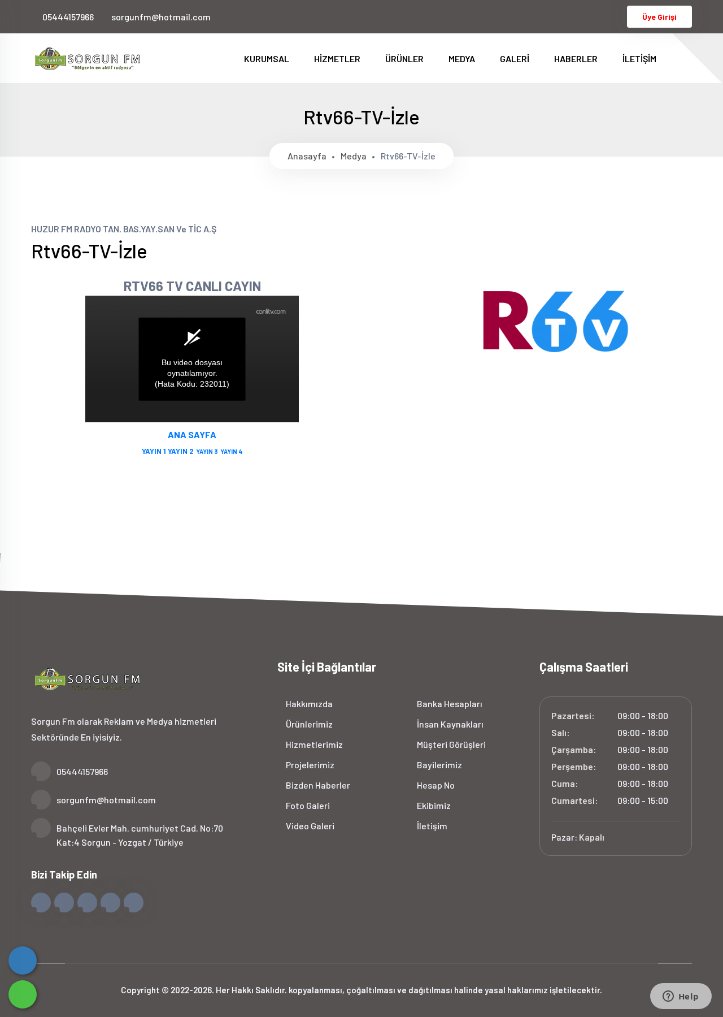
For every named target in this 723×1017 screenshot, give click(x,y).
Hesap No (435, 785)
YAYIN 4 (231, 451)
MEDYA (462, 58)
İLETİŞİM (639, 58)
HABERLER (576, 58)
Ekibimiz (433, 805)
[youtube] (614, 16)
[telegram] (558, 16)
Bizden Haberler (317, 785)
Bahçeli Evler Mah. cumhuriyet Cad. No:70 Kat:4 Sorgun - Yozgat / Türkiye (139, 835)
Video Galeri (309, 825)
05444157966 (68, 16)
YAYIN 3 (206, 451)
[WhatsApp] (22, 994)
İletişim (431, 825)
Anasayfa (307, 155)
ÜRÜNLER (405, 58)
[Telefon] (22, 960)
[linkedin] (595, 16)
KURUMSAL (267, 58)
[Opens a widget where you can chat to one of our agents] (681, 997)
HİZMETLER (338, 58)
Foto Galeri (307, 805)
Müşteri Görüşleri (450, 744)
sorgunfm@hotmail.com (161, 16)
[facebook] (539, 16)
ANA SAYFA (192, 434)
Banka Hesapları (448, 703)
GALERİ (515, 58)
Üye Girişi (659, 16)
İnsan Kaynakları (449, 724)
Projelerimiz (309, 764)
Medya (354, 155)
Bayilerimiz (438, 764)
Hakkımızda (308, 703)
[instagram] (577, 16)
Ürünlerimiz (308, 724)
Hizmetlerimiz (313, 744)
